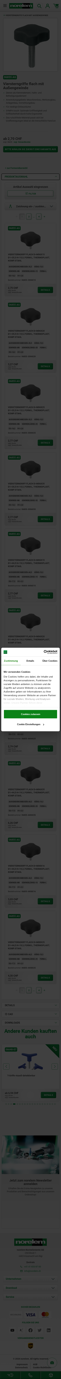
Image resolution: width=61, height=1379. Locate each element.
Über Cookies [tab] (49, 660)
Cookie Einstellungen (28, 724)
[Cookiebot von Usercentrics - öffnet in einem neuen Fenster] (43, 652)
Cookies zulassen (30, 714)
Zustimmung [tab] (11, 660)
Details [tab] (30, 660)
